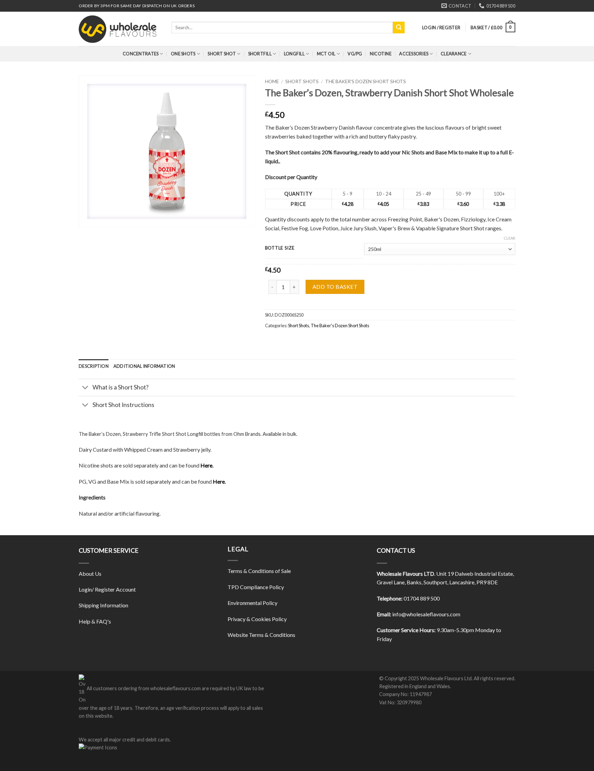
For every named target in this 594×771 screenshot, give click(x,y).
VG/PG (355, 53)
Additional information (144, 366)
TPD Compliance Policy (256, 587)
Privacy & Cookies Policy (257, 619)
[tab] (94, 366)
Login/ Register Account (107, 589)
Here (206, 465)
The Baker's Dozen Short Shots (365, 81)
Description (94, 366)
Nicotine (381, 53)
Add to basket (335, 286)
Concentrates (140, 53)
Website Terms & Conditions (261, 634)
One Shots (183, 53)
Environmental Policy (252, 602)
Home (272, 81)
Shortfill (260, 53)
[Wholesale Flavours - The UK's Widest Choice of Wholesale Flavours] (120, 29)
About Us (90, 573)
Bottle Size (280, 248)
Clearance (453, 53)
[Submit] (399, 27)
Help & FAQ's (95, 621)
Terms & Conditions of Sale (259, 571)
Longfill (294, 53)
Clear (509, 238)
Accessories (413, 53)
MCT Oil (326, 53)
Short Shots (302, 81)
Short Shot (222, 53)
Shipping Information (103, 605)
